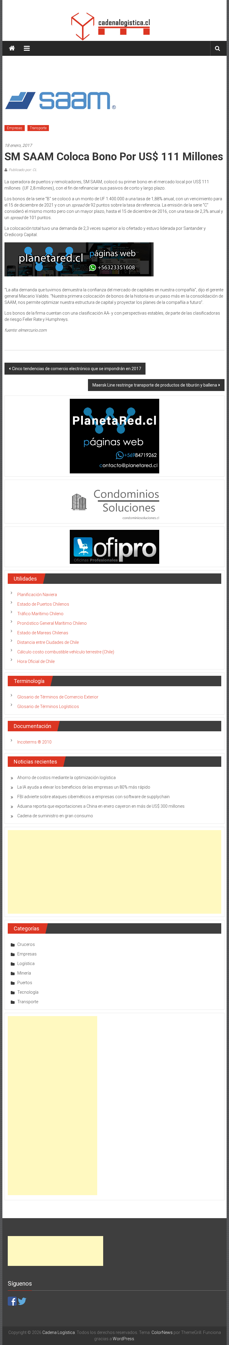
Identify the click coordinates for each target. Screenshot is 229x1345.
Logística (26, 963)
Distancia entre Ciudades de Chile (48, 642)
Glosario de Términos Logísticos (48, 706)
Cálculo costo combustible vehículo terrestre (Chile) (65, 652)
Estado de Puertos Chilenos (43, 604)
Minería (24, 973)
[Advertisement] (114, 872)
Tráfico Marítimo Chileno (40, 613)
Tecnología (27, 992)
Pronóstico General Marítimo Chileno (52, 623)
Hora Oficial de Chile (36, 661)
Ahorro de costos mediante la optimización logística (66, 777)
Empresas (14, 128)
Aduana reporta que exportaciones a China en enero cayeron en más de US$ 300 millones (101, 806)
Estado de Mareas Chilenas (42, 632)
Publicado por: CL (23, 170)
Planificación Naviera (37, 594)
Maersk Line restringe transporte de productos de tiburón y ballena (154, 385)
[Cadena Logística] (11, 48)
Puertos (24, 982)
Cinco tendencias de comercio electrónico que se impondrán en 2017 (76, 368)
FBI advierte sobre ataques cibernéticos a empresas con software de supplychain (93, 796)
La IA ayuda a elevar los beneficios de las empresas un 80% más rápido (83, 787)
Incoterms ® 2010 (34, 742)
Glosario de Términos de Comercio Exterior (57, 697)
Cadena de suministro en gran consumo (55, 815)
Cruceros (26, 944)
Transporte (38, 128)
